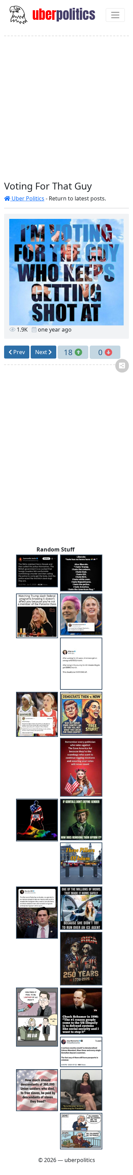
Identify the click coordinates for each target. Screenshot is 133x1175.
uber (62, 14)
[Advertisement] (66, 108)
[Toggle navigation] (115, 15)
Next (41, 352)
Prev (18, 352)
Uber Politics (27, 198)
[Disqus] (66, 458)
